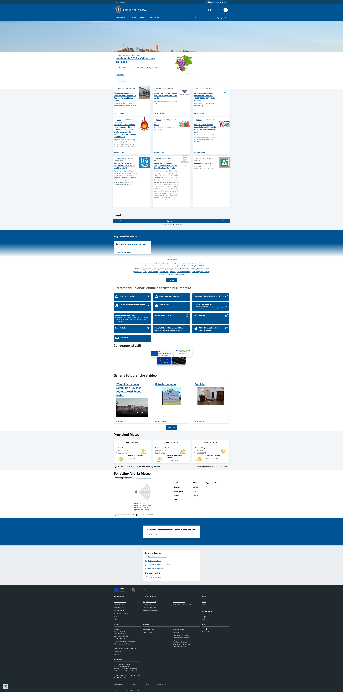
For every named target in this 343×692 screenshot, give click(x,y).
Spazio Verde (195, 271)
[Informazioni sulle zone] (143, 478)
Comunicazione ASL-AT (203, 163)
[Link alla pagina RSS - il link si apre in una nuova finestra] (210, 10)
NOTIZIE (120, 55)
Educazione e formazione (150, 610)
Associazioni (196, 263)
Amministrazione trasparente (181, 638)
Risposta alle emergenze (183, 271)
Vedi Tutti (172, 280)
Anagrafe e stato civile (149, 602)
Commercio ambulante (171, 265)
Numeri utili (117, 654)
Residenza (172, 271)
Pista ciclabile (137, 271)
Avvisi (204, 605)
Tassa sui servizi (204, 271)
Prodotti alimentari (153, 271)
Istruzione (162, 268)
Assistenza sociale (187, 263)
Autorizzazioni (147, 605)
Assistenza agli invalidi (174, 263)
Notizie (204, 602)
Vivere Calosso (154, 17)
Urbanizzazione (179, 274)
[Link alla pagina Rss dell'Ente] (206, 629)
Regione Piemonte (120, 2)
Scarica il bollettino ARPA (125, 515)
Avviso (156, 125)
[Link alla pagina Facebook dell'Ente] (203, 629)
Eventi (204, 619)
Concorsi (197, 265)
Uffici (115, 619)
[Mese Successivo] (222, 220)
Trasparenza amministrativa (203, 18)
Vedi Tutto (171, 427)
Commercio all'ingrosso (144, 265)
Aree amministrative (120, 602)
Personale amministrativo (121, 613)
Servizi (142, 17)
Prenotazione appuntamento (181, 644)
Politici (115, 616)
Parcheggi (192, 268)
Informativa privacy (178, 629)
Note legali (176, 632)
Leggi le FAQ (176, 640)
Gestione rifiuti (139, 268)
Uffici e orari (117, 651)
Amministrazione (121, 17)
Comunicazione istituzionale (186, 265)
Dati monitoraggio (119, 685)
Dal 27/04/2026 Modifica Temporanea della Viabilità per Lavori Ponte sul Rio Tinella (165, 165)
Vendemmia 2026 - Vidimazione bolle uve (135, 60)
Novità (134, 17)
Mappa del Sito (161, 685)
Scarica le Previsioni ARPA (126, 466)
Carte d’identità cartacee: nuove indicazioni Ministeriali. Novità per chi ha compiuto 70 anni (205, 128)
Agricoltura (160, 263)
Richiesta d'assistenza (179, 646)
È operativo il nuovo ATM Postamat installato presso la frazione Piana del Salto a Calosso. (125, 97)
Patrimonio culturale (202, 268)
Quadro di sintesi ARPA (145, 515)
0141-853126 (123, 636)
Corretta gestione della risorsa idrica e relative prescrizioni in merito (165, 95)
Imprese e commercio (179, 602)
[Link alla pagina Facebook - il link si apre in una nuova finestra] (208, 10)
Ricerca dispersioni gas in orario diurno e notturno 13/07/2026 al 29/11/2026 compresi (204, 97)
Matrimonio (175, 268)
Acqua (154, 263)
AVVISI (159, 120)
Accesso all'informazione (144, 263)
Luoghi (204, 617)
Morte (181, 268)
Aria (166, 263)
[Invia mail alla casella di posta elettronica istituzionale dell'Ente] (127, 641)
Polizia (144, 271)
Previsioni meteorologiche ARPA (149, 466)
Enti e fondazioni (119, 607)
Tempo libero (163, 274)
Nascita (186, 268)
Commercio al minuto (157, 265)
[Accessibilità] (5, 686)
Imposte (156, 268)
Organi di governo (119, 610)
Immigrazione (148, 268)
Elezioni (203, 265)
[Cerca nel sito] (225, 10)
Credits (147, 685)
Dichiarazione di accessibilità (181, 635)
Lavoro (168, 268)
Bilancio (203, 263)
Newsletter (205, 631)
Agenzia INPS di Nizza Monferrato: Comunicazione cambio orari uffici (124, 165)
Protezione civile (164, 271)
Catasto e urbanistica (149, 607)
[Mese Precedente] (120, 220)
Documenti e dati (119, 605)
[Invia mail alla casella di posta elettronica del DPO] (124, 664)
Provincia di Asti (147, 632)
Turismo (171, 274)
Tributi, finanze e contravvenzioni (182, 605)
